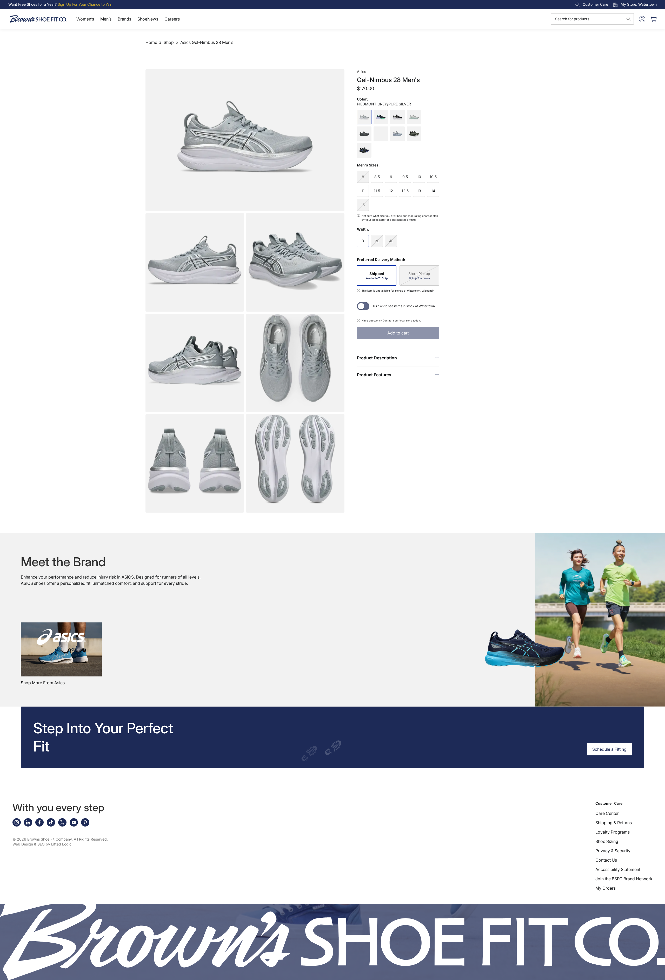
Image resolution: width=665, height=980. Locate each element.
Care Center (607, 813)
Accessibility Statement (617, 869)
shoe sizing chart (418, 215)
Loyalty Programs (612, 832)
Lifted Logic (61, 844)
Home (151, 42)
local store (378, 219)
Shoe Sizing (606, 841)
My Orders (605, 888)
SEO (41, 844)
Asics (361, 71)
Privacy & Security (612, 850)
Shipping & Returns (613, 822)
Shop (169, 42)
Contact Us (606, 860)
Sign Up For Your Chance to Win (85, 4)
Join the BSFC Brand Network (624, 878)
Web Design (22, 844)
